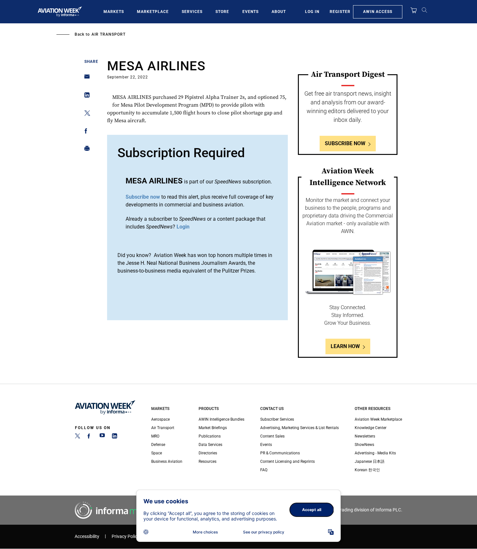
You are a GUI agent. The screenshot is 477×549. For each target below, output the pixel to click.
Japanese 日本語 (370, 461)
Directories (208, 453)
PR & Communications (280, 453)
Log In (312, 11)
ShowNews (364, 444)
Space (156, 453)
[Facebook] (89, 437)
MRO (155, 436)
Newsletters (365, 436)
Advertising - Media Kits (375, 453)
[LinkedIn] (114, 437)
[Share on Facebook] (85, 132)
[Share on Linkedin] (85, 96)
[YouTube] (102, 437)
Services (192, 11)
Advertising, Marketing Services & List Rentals (299, 428)
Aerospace (160, 419)
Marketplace (153, 11)
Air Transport (109, 34)
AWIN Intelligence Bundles (221, 419)
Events (250, 11)
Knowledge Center (370, 428)
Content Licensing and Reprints (287, 461)
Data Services (210, 444)
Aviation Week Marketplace (378, 419)
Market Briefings (213, 428)
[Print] (85, 150)
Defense (158, 444)
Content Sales (272, 436)
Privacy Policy (126, 536)
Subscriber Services (277, 419)
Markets (114, 11)
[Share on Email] (85, 79)
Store (222, 11)
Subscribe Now (345, 143)
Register (340, 11)
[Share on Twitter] (85, 114)
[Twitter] (77, 437)
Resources (207, 461)
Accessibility (87, 536)
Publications (210, 436)
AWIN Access (377, 11)
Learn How (345, 346)
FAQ (263, 470)
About (279, 11)
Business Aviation (166, 461)
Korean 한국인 (367, 470)
